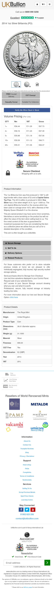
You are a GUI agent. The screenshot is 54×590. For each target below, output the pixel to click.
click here (14, 297)
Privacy (22, 456)
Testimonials (27, 480)
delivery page (28, 587)
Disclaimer (30, 456)
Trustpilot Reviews (27, 448)
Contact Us (27, 445)
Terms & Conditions (27, 476)
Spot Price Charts (27, 496)
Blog (27, 452)
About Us (27, 441)
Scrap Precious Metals (27, 492)
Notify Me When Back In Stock (27, 110)
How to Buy (27, 465)
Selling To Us (27, 488)
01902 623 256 (27, 514)
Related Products (14, 258)
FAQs (27, 468)
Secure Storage (14, 243)
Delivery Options (14, 253)
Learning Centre (27, 500)
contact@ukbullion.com (27, 518)
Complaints (27, 472)
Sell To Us (11, 248)
